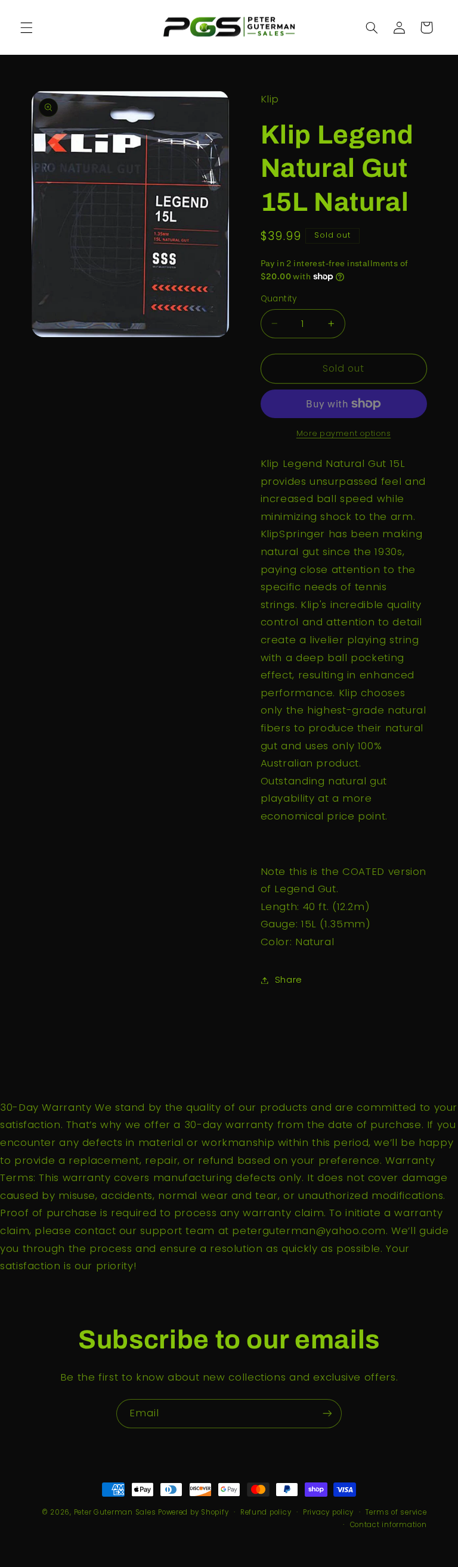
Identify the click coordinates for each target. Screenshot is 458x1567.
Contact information (388, 1524)
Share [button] (288, 980)
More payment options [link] (343, 433)
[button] (26, 27)
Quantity (279, 298)
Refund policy (266, 1512)
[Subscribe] (327, 1413)
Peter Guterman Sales (115, 1512)
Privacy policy (328, 1512)
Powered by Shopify (193, 1512)
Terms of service (396, 1512)
